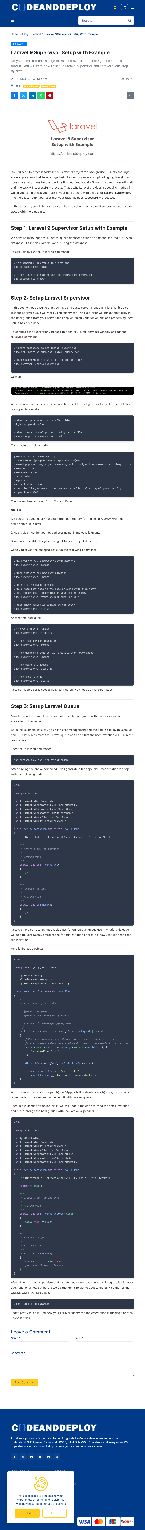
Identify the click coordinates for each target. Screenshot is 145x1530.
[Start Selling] (115, 7)
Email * (79, 1338)
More (54, 1513)
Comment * (18, 1353)
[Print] (130, 95)
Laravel (36, 34)
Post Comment (25, 1382)
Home (14, 34)
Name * (15, 1338)
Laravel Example (31, 86)
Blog (25, 34)
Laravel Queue (48, 86)
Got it (27, 1513)
